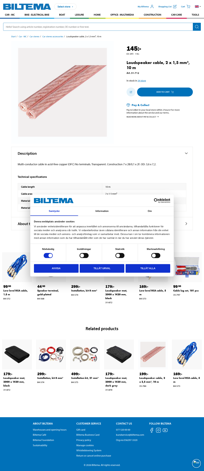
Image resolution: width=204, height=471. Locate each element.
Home (97, 14)
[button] (197, 6)
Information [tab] (102, 211)
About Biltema (43, 423)
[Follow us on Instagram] (158, 431)
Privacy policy (83, 440)
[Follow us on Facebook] (151, 431)
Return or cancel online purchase (93, 455)
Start (13, 36)
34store (142, 80)
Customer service (88, 423)
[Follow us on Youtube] (165, 432)
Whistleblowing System (88, 450)
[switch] (84, 255)
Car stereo (34, 36)
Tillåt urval (102, 268)
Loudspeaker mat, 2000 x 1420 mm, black (116, 294)
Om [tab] (150, 211)
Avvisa (56, 268)
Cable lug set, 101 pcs (186, 290)
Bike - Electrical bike (37, 14)
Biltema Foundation (43, 440)
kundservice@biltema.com (130, 434)
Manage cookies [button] (85, 445)
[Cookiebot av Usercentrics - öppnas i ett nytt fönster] (156, 200)
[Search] (197, 27)
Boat (62, 14)
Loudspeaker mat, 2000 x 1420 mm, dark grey (116, 381)
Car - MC (10, 14)
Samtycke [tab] (54, 211)
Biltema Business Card (87, 434)
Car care (176, 14)
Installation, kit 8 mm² (84, 290)
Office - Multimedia (122, 14)
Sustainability (40, 445)
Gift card (80, 429)
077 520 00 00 (123, 429)
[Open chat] (196, 463)
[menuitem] (10, 15)
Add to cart (163, 91)
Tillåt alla (147, 268)
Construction (152, 14)
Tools (195, 14)
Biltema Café (39, 434)
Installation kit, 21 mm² (84, 378)
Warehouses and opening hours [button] (49, 429)
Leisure (79, 14)
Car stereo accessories (52, 36)
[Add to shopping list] (131, 92)
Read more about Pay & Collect (141, 117)
